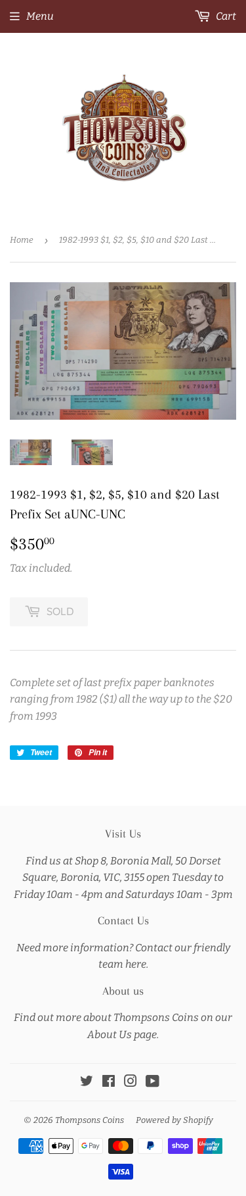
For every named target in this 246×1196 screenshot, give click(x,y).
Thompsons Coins (89, 1120)
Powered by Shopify (174, 1120)
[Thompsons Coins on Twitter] (86, 1082)
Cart (225, 16)
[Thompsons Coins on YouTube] (152, 1082)
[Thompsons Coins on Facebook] (108, 1082)
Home (21, 240)
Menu (40, 16)
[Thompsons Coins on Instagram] (130, 1082)
